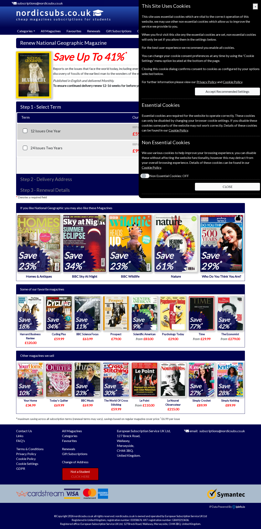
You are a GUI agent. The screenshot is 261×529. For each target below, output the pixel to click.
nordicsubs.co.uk (63, 14)
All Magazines (51, 31)
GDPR (20, 468)
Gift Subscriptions (119, 31)
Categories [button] (25, 31)
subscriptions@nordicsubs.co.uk (40, 3)
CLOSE (227, 187)
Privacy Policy (26, 454)
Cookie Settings (27, 463)
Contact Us (24, 431)
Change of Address (75, 462)
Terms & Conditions (30, 449)
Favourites (73, 31)
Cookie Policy (26, 459)
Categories (69, 436)
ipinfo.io (240, 506)
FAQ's (20, 441)
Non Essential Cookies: (169, 176)
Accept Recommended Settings (227, 91)
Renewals (93, 31)
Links (19, 436)
